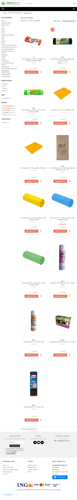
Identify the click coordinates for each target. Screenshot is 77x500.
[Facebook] (35, 442)
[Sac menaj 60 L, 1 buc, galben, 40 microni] (33, 147)
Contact (5, 474)
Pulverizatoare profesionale (9, 68)
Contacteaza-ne (61, 477)
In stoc (5, 122)
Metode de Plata (32, 465)
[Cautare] (74, 3)
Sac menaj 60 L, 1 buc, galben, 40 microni (34, 168)
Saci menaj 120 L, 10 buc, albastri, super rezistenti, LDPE (62, 218)
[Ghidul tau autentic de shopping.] (8, 494)
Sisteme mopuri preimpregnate (5, 73)
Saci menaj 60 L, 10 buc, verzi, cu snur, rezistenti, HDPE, (34, 111)
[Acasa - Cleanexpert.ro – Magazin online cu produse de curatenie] (10, 3)
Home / (5, 13)
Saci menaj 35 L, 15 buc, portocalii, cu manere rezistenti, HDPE (34, 60)
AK (4, 86)
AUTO (3, 29)
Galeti (3, 37)
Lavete (3, 21)
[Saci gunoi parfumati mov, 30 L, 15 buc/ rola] (62, 258)
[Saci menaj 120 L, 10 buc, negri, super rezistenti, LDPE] (62, 41)
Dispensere (4, 55)
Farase (3, 33)
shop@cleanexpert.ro (63, 441)
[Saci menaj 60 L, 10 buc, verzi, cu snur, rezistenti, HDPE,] (33, 92)
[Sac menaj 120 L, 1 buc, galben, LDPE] (62, 92)
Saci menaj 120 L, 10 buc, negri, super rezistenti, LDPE (63, 60)
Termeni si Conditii (8, 467)
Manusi (3, 59)
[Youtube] (38, 442)
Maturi (3, 31)
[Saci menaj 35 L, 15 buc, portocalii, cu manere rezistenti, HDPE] (33, 41)
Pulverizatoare (5, 67)
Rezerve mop (5, 25)
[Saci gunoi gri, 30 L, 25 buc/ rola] (33, 382)
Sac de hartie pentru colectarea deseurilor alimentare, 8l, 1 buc (62, 169)
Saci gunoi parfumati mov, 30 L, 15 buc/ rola (62, 284)
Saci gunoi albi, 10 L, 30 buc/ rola (33, 342)
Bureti (3, 43)
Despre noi (6, 465)
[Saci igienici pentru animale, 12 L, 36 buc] (62, 320)
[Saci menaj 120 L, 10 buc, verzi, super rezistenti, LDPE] (33, 258)
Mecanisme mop (6, 23)
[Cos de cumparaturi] (74, 9)
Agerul (5, 84)
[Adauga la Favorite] (40, 72)
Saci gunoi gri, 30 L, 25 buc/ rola (34, 407)
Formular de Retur (33, 469)
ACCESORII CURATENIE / (15, 13)
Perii (2, 39)
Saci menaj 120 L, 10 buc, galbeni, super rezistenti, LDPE (33, 218)
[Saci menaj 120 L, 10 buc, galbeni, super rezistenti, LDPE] (33, 200)
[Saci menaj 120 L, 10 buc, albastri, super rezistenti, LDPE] (62, 200)
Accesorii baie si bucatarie (8, 45)
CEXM (4, 88)
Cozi (2, 27)
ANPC (29, 472)
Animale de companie (7, 49)
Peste (4, 106)
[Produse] (3, 9)
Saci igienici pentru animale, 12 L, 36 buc (62, 342)
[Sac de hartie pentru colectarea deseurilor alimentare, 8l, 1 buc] (62, 146)
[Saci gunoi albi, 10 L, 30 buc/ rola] (33, 320)
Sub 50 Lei (6, 98)
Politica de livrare (7, 472)
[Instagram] (42, 442)
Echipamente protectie (7, 35)
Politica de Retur (32, 467)
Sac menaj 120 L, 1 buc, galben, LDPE (62, 110)
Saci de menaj (5, 71)
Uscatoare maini (5, 76)
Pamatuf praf (5, 61)
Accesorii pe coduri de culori (9, 47)
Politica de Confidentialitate (11, 452)
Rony (4, 90)
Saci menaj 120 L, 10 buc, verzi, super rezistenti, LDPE (34, 284)
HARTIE (3, 57)
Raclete (3, 41)
